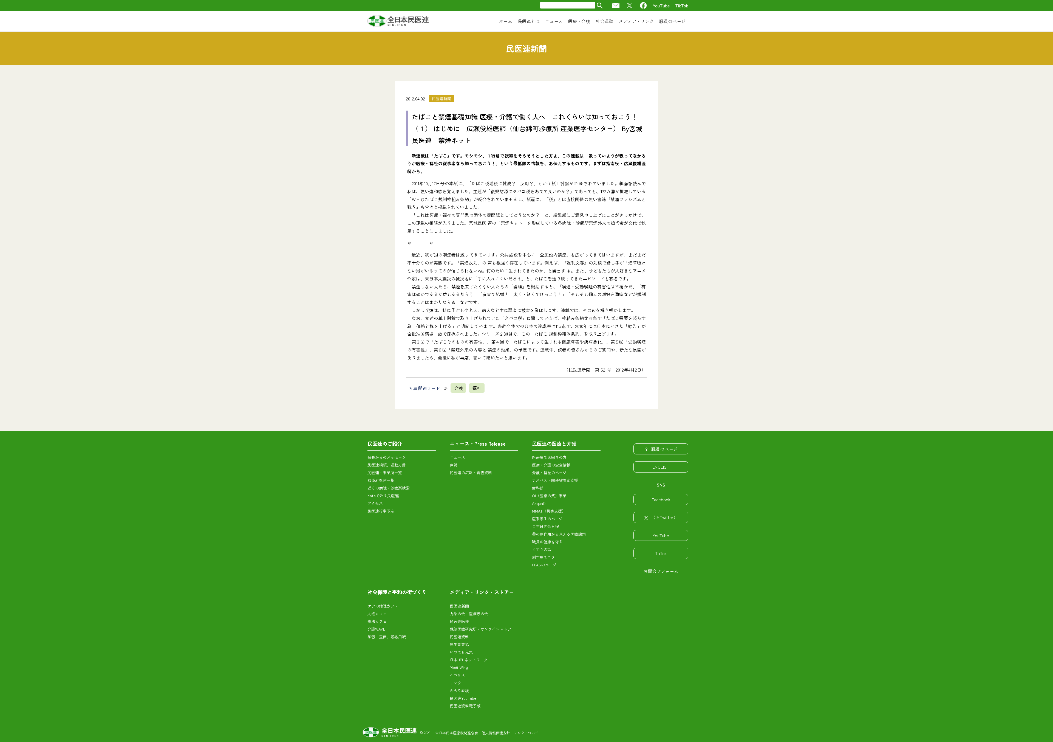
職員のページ (664, 449)
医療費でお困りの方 (549, 457)
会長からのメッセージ (386, 457)
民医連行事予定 (380, 511)
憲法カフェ (377, 621)
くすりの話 (541, 549)
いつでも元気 (461, 652)
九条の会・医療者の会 (469, 613)
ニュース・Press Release (478, 443)
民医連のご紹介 (384, 443)
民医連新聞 (441, 98)
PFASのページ (544, 564)
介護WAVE (376, 629)
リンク (455, 682)
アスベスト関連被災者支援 (555, 480)
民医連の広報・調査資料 (471, 472)
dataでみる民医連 (383, 495)
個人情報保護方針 (496, 732)
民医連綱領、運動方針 (386, 465)
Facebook (661, 499)
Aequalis (539, 503)
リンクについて (526, 732)
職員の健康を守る (547, 541)
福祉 (476, 388)
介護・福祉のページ (549, 472)
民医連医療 (459, 621)
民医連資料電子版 (465, 706)
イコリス (457, 675)
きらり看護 (459, 690)
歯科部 (538, 488)
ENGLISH (660, 466)
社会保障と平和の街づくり (397, 591)
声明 (453, 465)
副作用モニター (545, 557)
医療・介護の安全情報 (551, 465)
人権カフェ (377, 613)
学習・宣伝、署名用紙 (386, 636)
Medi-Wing (459, 667)
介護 (458, 388)
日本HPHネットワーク (469, 659)
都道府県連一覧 (380, 480)
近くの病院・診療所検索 (388, 488)
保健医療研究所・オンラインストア (480, 629)
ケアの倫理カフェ (382, 606)
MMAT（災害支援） (549, 511)
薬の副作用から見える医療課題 (559, 534)
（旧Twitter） (664, 517)
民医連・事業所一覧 (384, 472)
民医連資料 (459, 636)
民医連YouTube (463, 698)
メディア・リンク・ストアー (482, 591)
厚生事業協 (459, 644)
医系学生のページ (547, 518)
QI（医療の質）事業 (549, 495)
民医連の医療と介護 (554, 443)
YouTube (661, 5)
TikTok (681, 5)
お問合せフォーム (660, 571)
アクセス (375, 503)
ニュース (457, 457)
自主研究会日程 (545, 526)
